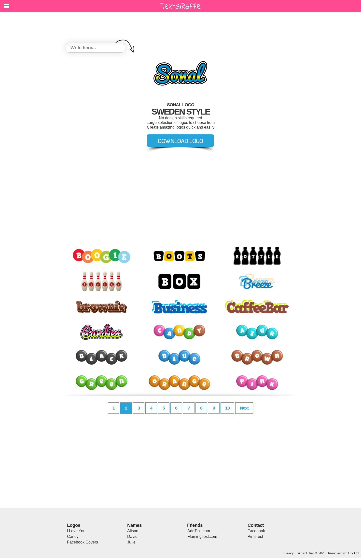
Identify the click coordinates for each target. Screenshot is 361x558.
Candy (73, 536)
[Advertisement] (181, 25)
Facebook (256, 531)
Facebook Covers (82, 542)
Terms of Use (304, 553)
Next (244, 408)
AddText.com (198, 531)
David (132, 536)
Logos (73, 525)
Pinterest (255, 536)
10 (227, 408)
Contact (256, 525)
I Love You (76, 531)
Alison (132, 531)
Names (134, 525)
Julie (131, 542)
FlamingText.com (202, 536)
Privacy (288, 553)
